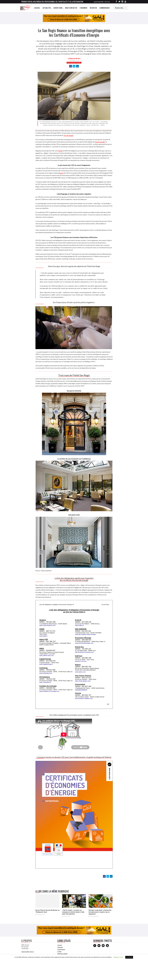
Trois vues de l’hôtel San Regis (74, 375)
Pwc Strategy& (68, 135)
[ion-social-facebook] (116, 2)
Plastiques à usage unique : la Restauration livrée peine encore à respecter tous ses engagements (100, 912)
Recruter (93, 8)
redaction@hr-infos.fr (27, 951)
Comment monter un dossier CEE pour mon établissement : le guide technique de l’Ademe (74, 757)
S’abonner (83, 8)
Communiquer (105, 8)
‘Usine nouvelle (100, 142)
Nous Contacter (71, 8)
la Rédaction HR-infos (74, 58)
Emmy (61, 173)
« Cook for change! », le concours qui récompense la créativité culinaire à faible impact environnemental (73, 912)
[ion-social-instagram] (122, 2)
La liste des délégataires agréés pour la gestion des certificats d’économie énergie (74, 579)
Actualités (47, 8)
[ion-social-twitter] (119, 2)
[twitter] (74, 66)
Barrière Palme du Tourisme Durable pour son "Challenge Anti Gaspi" (47, 911)
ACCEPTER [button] (129, 957)
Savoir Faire (58, 8)
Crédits (59, 951)
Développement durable (74, 62)
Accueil (37, 8)
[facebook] (70, 66)
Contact (59, 945)
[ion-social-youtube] (125, 2)
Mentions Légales (62, 953)
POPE (60, 151)
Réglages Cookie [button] (118, 957)
